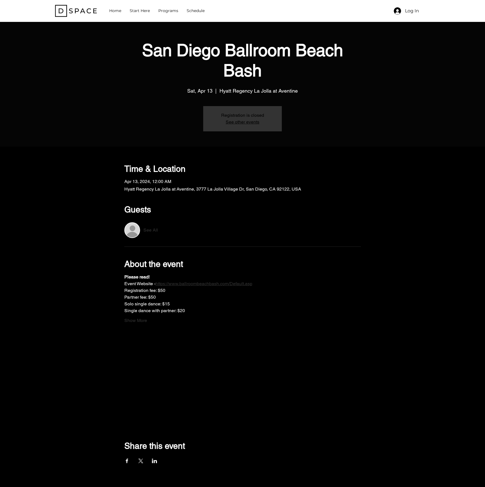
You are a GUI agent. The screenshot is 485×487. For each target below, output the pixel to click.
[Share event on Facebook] (127, 461)
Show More (135, 320)
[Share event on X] (140, 461)
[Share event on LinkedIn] (154, 461)
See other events (242, 122)
